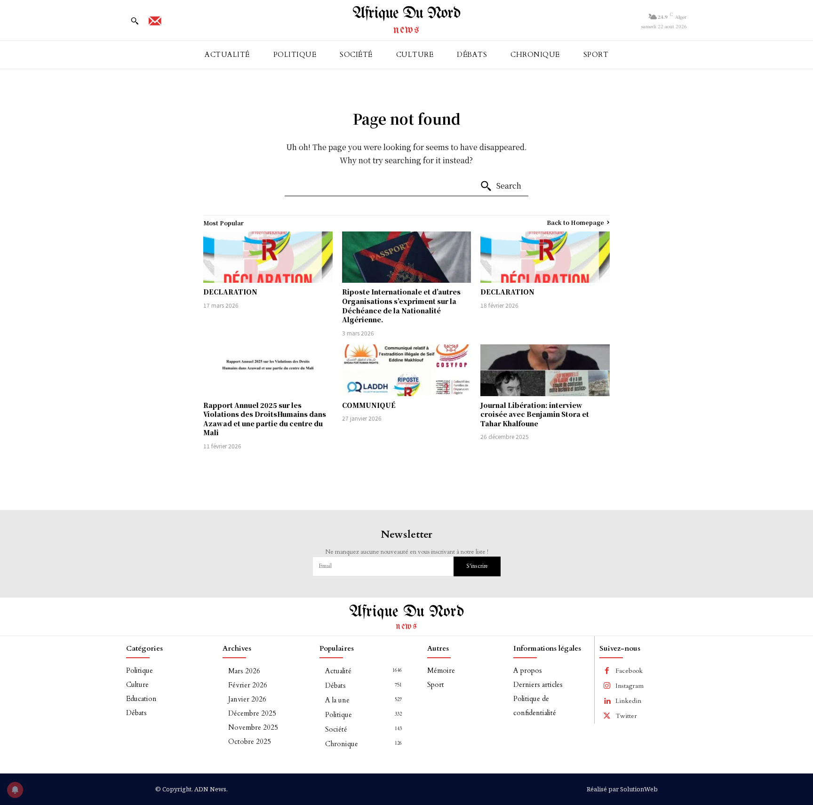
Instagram (629, 685)
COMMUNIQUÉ (369, 405)
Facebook (629, 670)
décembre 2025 (252, 713)
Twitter (626, 715)
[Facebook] (606, 670)
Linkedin (628, 700)
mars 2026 (244, 671)
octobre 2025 (249, 741)
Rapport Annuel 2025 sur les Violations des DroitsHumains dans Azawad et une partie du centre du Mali (264, 419)
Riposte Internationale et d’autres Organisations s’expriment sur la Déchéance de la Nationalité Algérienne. (401, 305)
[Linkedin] (606, 701)
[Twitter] (606, 716)
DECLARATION (230, 291)
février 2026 (247, 685)
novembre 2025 (253, 727)
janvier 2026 (247, 699)
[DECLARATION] (268, 257)
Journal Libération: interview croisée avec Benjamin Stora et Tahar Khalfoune (534, 414)
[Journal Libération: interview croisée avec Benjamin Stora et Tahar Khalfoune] (545, 370)
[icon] (155, 24)
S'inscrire (477, 566)
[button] (134, 20)
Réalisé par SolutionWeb (622, 789)
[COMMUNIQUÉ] (406, 370)
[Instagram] (606, 685)
